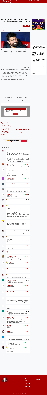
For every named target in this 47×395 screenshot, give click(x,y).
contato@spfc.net (27, 383)
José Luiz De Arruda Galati (12, 245)
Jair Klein (8, 311)
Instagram (38, 379)
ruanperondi (9, 151)
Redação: (4, 25)
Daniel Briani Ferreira (11, 169)
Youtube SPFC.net (27, 386)
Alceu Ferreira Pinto (10, 336)
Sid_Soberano (9, 205)
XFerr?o (8, 331)
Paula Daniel (9, 285)
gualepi (8, 251)
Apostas (25, 380)
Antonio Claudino (10, 183)
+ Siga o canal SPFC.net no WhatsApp (11, 30)
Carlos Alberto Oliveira (11, 291)
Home (25, 377)
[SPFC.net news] (15, 141)
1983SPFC (9, 262)
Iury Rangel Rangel (10, 230)
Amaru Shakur (9, 268)
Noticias (25, 378)
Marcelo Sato (9, 164)
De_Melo (8, 221)
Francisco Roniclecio (11, 280)
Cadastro (25, 388)
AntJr (8, 236)
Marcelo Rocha (10, 305)
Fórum (25, 381)
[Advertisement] (23, 10)
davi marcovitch (10, 178)
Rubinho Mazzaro (10, 342)
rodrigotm (9, 199)
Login (11, 2)
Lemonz (8, 347)
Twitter (38, 378)
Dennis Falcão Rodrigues (11, 256)
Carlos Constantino (10, 189)
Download (15, 114)
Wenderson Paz (10, 325)
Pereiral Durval (9, 194)
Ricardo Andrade (10, 317)
